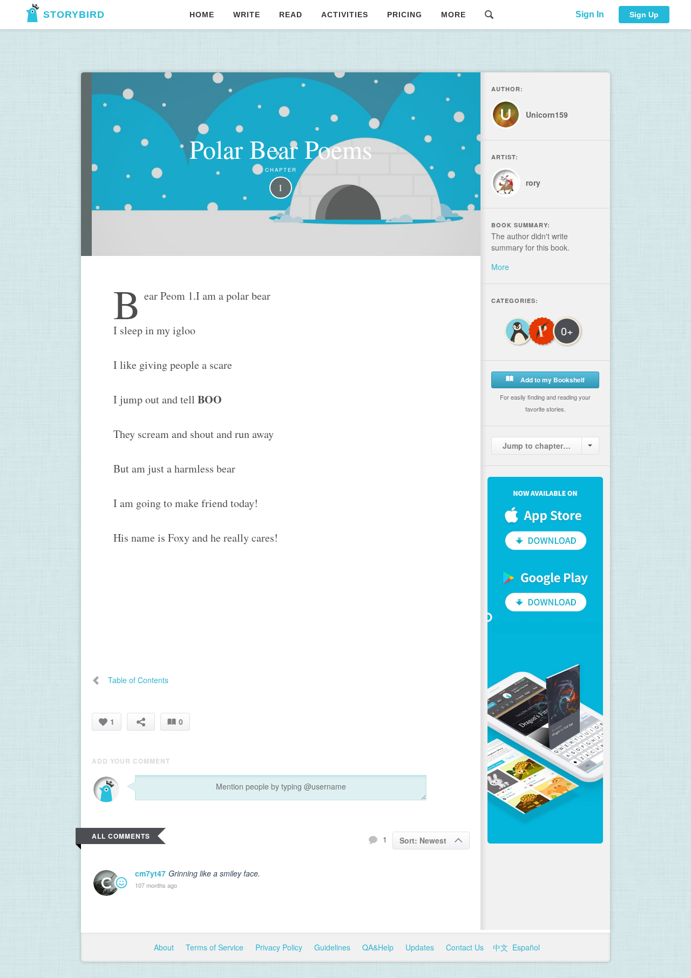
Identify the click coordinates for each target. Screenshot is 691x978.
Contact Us (466, 947)
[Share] (141, 722)
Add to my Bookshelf (552, 380)
